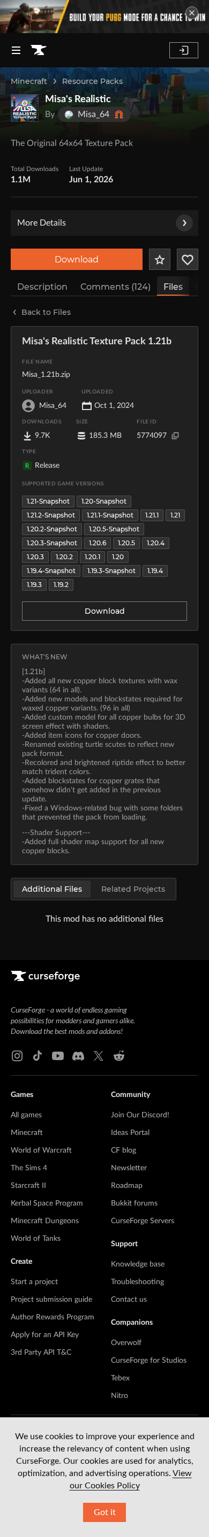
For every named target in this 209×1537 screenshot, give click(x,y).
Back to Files (46, 312)
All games (26, 1115)
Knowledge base (138, 1264)
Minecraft (29, 81)
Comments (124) (115, 287)
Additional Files (52, 889)
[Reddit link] (119, 1055)
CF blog (123, 1150)
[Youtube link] (57, 1055)
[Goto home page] (38, 50)
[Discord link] (78, 1055)
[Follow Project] (187, 259)
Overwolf (126, 1343)
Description (42, 287)
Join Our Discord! (140, 1115)
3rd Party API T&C (41, 1352)
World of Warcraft (41, 1150)
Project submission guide (51, 1299)
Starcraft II (28, 1186)
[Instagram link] (17, 1055)
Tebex (120, 1378)
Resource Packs (92, 81)
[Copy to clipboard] (175, 435)
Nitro (119, 1396)
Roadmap (127, 1186)
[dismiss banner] (191, 12)
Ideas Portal (130, 1133)
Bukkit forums (134, 1203)
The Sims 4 (29, 1168)
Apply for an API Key (45, 1335)
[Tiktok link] (37, 1055)
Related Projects (133, 889)
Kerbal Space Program (47, 1203)
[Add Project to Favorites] (159, 259)
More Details (41, 223)
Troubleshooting (137, 1282)
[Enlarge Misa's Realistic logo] (25, 108)
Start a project (34, 1282)
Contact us (129, 1299)
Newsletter (129, 1168)
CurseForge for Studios (148, 1360)
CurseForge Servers (142, 1221)
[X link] (98, 1055)
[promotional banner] (104, 16)
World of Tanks (36, 1238)
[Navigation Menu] (16, 50)
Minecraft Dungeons (45, 1221)
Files (173, 287)
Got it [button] (105, 1512)
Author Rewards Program (52, 1317)
